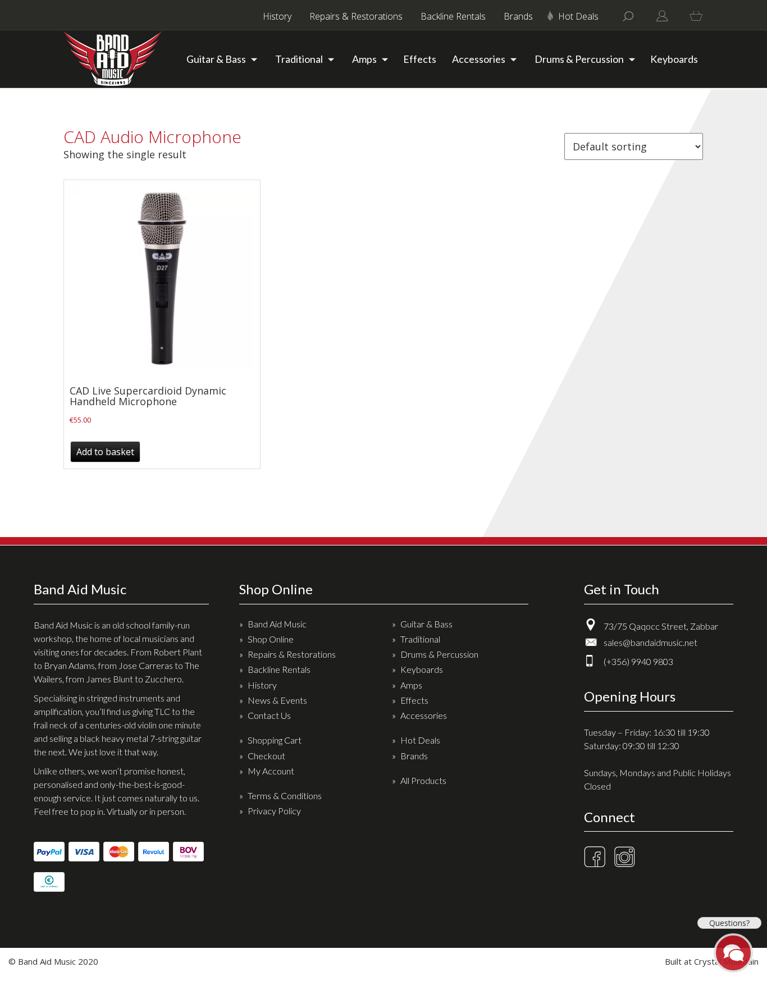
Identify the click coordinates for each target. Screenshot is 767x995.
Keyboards (674, 59)
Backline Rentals (453, 16)
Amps (364, 59)
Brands (518, 16)
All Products (423, 780)
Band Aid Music (277, 623)
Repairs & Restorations (356, 16)
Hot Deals (578, 16)
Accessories (478, 59)
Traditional (299, 59)
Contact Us (269, 715)
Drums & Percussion (579, 59)
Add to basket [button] (105, 452)
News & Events (277, 700)
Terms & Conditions (285, 795)
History (277, 16)
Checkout (266, 755)
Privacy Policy (274, 810)
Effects (419, 59)
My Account (271, 770)
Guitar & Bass (216, 59)
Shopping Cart (275, 740)
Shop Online (271, 639)
